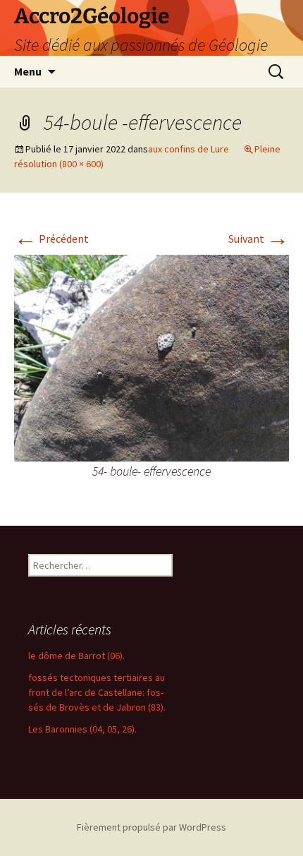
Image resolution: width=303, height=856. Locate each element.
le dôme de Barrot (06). (76, 655)
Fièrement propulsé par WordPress (151, 827)
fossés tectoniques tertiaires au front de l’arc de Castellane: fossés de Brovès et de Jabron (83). (97, 692)
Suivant (258, 238)
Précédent (51, 238)
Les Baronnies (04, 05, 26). (82, 729)
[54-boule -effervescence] (151, 356)
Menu (28, 71)
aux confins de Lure (188, 149)
